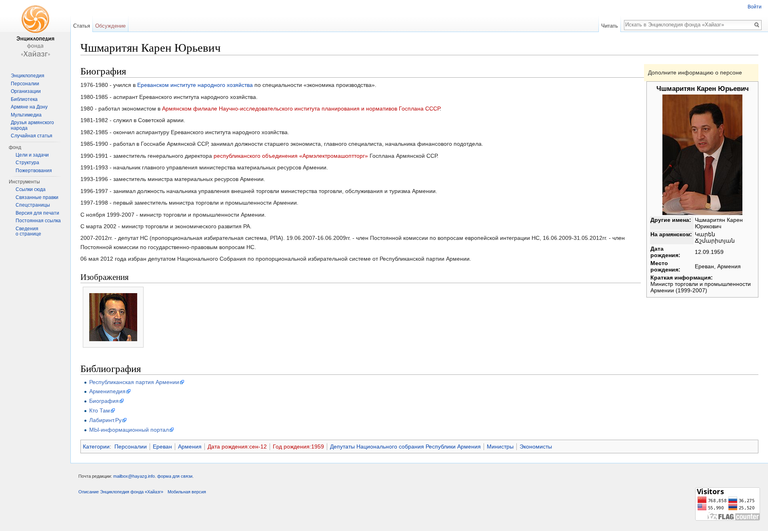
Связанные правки (37, 197)
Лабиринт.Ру (105, 420)
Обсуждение (110, 26)
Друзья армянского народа (32, 125)
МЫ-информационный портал (129, 429)
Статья (81, 26)
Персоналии (130, 446)
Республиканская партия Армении (134, 382)
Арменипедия (107, 391)
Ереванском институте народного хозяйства (195, 85)
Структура (27, 162)
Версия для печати (37, 213)
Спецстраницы (33, 205)
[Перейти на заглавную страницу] (35, 32)
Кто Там (99, 410)
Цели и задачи (32, 155)
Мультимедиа (26, 115)
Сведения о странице (28, 231)
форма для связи (174, 476)
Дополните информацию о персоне (695, 72)
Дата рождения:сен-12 (237, 446)
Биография (104, 401)
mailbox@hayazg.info (134, 476)
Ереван (162, 446)
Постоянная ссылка (38, 220)
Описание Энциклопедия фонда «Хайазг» (120, 491)
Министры (500, 446)
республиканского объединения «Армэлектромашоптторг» (291, 156)
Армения (190, 446)
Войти (755, 7)
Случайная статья (31, 136)
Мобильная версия (187, 491)
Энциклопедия (27, 75)
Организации (26, 91)
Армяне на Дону (29, 107)
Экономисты (536, 446)
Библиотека (24, 99)
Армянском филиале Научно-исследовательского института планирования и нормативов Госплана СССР (301, 108)
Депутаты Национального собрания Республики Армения (405, 446)
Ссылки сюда (31, 189)
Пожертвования (34, 170)
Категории (96, 446)
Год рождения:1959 (298, 446)
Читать (609, 26)
